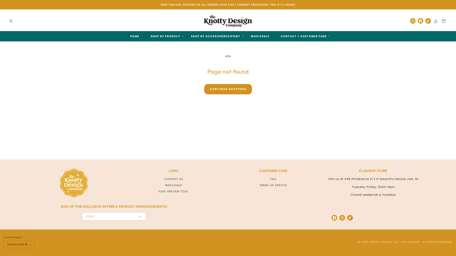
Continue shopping (228, 89)
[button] (11, 21)
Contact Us (173, 179)
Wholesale (173, 185)
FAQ (273, 179)
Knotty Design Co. (384, 242)
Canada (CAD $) (17, 244)
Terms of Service (273, 185)
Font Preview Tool (174, 191)
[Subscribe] (139, 216)
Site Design (410, 242)
